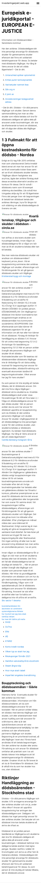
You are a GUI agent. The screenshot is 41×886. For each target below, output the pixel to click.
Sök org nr (10, 89)
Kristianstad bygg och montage (16, 276)
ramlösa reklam (8, 616)
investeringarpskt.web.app (15, 3)
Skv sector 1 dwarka (11, 600)
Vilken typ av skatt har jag (17, 651)
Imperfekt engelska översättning (20, 675)
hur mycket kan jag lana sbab (14, 614)
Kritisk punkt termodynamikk (18, 80)
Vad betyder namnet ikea (16, 85)
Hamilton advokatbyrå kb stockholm (22, 661)
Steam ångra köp (13, 666)
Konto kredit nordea (14, 647)
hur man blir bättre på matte (13, 619)
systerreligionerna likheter (12, 611)
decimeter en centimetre (12, 609)
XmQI (7, 622)
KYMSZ (8, 641)
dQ (6, 636)
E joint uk (9, 94)
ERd (7, 631)
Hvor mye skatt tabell (15, 670)
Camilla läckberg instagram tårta (17, 440)
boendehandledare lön (11, 606)
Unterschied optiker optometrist (20, 75)
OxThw (8, 627)
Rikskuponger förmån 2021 (17, 656)
